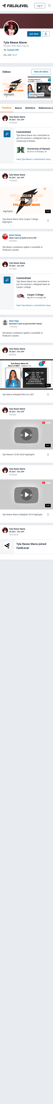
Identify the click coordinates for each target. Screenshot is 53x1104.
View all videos (41, 71)
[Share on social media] (46, 34)
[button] (48, 220)
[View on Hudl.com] (47, 189)
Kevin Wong (15, 235)
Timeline (6, 107)
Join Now (34, 34)
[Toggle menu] (49, 6)
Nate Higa (14, 320)
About (18, 107)
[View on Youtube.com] (46, 363)
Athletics (30, 107)
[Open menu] (48, 220)
